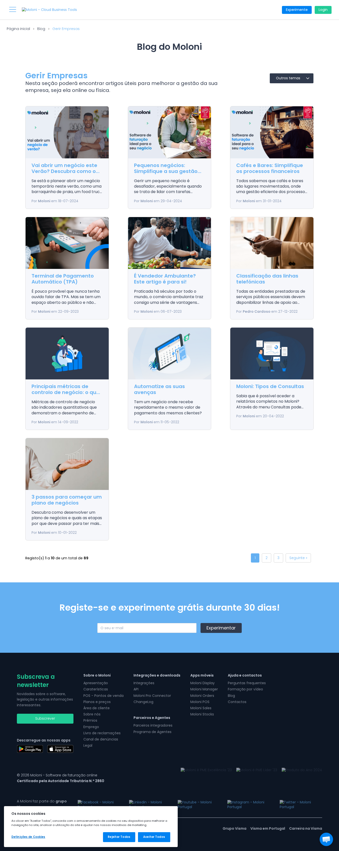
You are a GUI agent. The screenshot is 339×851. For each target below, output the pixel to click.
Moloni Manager (204, 689)
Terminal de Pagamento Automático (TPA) (63, 278)
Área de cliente (96, 708)
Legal (87, 745)
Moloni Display (202, 683)
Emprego (91, 726)
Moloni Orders (202, 695)
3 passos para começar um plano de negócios (67, 499)
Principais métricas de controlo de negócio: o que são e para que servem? (66, 392)
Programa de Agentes (152, 731)
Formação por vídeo (245, 689)
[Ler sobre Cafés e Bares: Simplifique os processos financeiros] (271, 132)
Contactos (237, 701)
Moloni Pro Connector (152, 695)
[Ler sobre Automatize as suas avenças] (169, 353)
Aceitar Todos (154, 837)
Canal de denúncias (100, 739)
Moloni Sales (200, 708)
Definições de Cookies (28, 837)
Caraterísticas (95, 689)
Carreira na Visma (305, 828)
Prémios (90, 720)
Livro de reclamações (102, 733)
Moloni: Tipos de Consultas (270, 386)
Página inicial (18, 28)
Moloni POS (199, 701)
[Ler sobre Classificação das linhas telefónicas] (271, 243)
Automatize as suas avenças (159, 389)
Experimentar (221, 628)
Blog (41, 28)
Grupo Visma (234, 828)
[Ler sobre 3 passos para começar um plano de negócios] (67, 464)
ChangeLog (143, 701)
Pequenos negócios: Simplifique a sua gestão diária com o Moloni (166, 171)
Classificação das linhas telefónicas (267, 278)
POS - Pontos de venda (103, 695)
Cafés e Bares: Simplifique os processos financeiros (269, 168)
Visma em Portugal (267, 828)
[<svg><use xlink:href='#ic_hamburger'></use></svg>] (13, 9)
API (136, 689)
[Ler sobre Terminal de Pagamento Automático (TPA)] (67, 243)
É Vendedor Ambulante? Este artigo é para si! (165, 278)
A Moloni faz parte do (42, 804)
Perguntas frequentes (247, 683)
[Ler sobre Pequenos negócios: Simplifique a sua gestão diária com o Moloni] (169, 132)
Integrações (144, 683)
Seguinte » (298, 557)
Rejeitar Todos (119, 837)
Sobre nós (92, 714)
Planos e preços (97, 701)
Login (323, 9)
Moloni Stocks (202, 714)
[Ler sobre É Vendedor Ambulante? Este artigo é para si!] (169, 243)
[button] (326, 839)
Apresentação (95, 683)
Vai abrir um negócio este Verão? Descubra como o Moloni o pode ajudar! (64, 171)
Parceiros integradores (153, 725)
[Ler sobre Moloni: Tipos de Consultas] (271, 353)
